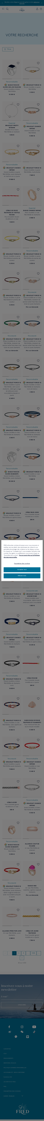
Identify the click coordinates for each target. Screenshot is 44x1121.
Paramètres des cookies (22, 563)
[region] (22, 560)
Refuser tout (22, 575)
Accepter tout (22, 569)
